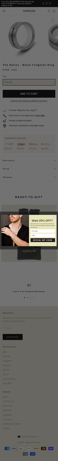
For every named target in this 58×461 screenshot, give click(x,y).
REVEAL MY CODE (42, 240)
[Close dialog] (55, 216)
